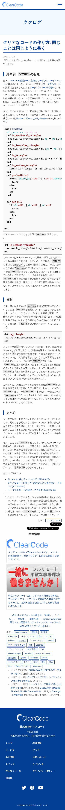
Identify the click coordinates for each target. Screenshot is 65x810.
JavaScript (31, 649)
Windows (37, 666)
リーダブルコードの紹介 (42, 87)
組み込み (22, 641)
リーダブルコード (52, 84)
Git (30, 645)
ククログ (32, 22)
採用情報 (36, 743)
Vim (10, 666)
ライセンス (38, 764)
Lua (42, 649)
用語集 (9, 778)
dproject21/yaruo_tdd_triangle (31, 118)
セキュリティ (14, 662)
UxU (51, 662)
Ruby (44, 658)
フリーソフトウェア (16, 645)
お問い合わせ (39, 757)
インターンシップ (15, 649)
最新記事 (34, 619)
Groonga (39, 645)
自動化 (34, 632)
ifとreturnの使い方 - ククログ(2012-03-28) (29, 479)
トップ (9, 743)
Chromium (12, 636)
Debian (11, 641)
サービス (10, 750)
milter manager (14, 653)
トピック (10, 764)
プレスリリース (13, 771)
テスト (26, 662)
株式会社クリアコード (38, 805)
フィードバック (37, 641)
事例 (43, 662)
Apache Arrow (21, 632)
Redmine (34, 658)
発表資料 (12, 658)
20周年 (44, 632)
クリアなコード (53, 520)
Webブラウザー (22, 666)
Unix (35, 662)
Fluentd (51, 641)
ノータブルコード (43, 653)
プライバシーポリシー (43, 771)
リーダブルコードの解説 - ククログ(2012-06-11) (32, 490)
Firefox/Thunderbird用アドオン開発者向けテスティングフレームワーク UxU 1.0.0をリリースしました (35, 622)
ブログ (35, 750)
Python (23, 658)
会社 (40, 636)
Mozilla (28, 653)
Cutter (49, 636)
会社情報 (10, 757)
